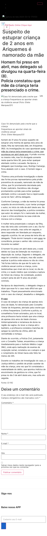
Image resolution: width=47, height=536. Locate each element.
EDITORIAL (15, 7)
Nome (4, 434)
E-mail (5, 443)
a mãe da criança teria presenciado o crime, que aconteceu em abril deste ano (23, 151)
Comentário (7, 403)
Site (3, 453)
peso (40, 238)
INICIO (12, 4)
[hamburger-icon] (40, 4)
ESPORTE (13, 18)
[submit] (3, 526)
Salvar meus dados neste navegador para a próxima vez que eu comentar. (21, 466)
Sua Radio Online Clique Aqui (18, 25)
